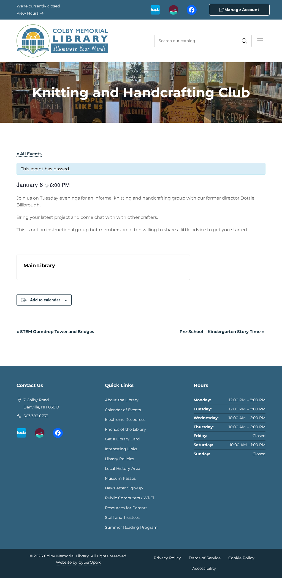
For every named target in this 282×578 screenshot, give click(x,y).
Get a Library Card (122, 439)
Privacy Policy (167, 557)
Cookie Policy (241, 557)
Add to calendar (45, 299)
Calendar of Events (123, 409)
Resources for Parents (126, 507)
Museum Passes (120, 478)
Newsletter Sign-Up (124, 488)
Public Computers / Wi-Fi (129, 497)
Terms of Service (205, 557)
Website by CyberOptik (78, 562)
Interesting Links (121, 448)
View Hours (28, 13)
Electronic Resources (125, 419)
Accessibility (204, 568)
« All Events (29, 153)
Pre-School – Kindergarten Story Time (222, 331)
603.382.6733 (35, 415)
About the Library (122, 399)
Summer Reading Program (131, 527)
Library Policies (119, 458)
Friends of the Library (125, 429)
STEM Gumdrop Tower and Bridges (55, 331)
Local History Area (122, 468)
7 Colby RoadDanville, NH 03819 (41, 403)
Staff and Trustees (122, 517)
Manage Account (241, 9)
